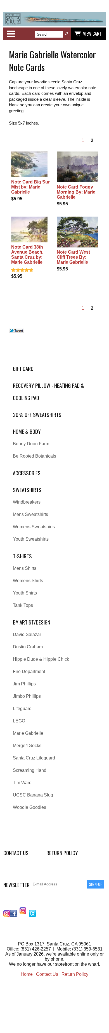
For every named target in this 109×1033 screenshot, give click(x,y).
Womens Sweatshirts (34, 526)
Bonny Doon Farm (31, 443)
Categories (10, 33)
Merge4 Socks (27, 745)
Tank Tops (23, 605)
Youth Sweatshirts (31, 539)
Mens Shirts (24, 568)
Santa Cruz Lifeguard (34, 758)
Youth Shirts (25, 593)
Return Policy (62, 853)
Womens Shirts (28, 580)
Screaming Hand (29, 770)
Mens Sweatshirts (30, 514)
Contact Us (16, 853)
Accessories (27, 473)
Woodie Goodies (29, 807)
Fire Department (29, 671)
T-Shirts (22, 556)
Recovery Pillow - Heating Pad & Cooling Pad (48, 391)
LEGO (19, 720)
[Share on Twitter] (16, 331)
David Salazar (27, 634)
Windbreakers (27, 502)
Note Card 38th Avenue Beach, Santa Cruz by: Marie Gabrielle (27, 255)
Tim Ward (22, 782)
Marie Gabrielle (28, 733)
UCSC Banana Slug (33, 795)
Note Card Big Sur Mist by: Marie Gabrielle (30, 187)
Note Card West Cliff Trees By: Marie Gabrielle (73, 257)
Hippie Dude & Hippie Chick (41, 659)
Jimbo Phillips (27, 696)
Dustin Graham (28, 646)
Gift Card (23, 368)
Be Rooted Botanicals (34, 456)
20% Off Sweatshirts (37, 414)
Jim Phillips (24, 683)
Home (27, 974)
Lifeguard (22, 708)
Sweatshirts (27, 490)
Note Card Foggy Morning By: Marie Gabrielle (76, 192)
